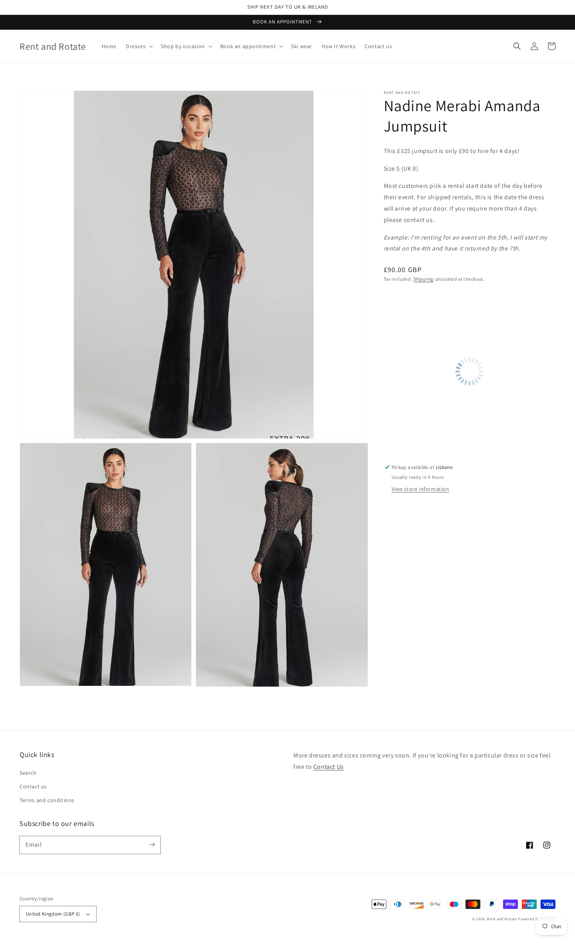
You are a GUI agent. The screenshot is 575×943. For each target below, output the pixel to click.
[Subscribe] (151, 844)
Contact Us (328, 767)
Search (28, 772)
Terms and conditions (47, 800)
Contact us (33, 786)
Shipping (423, 279)
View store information (420, 488)
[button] (138, 46)
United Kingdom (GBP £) (53, 914)
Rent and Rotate (502, 918)
